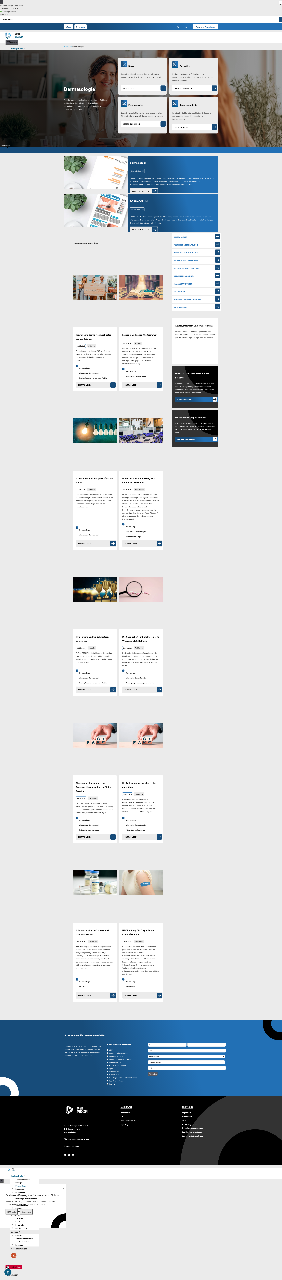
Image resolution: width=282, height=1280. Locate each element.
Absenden (153, 1073)
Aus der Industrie (22, 1241)
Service (14, 1232)
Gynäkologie (20, 1192)
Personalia (19, 1224)
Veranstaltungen (19, 1248)
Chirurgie (19, 1182)
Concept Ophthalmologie (118, 1053)
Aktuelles (15, 1215)
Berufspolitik (20, 1221)
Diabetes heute (115, 1062)
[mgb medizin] (14, 38)
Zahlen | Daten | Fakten (24, 1238)
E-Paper (69, 26)
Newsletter (80, 26)
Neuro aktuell (114, 1074)
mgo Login (12, 1275)
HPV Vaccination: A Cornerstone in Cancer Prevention (93, 932)
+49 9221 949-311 (73, 1146)
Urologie (18, 1211)
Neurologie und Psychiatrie (26, 1198)
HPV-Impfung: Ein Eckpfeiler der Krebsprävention (138, 932)
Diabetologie (20, 1189)
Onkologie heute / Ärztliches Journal (123, 1077)
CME (111, 1049)
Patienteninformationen (205, 26)
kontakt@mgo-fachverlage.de (77, 1139)
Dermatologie (20, 1185)
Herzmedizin (114, 1071)
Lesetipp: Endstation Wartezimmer (139, 335)
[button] (9, 149)
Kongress (19, 1244)
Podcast (18, 1235)
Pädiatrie (18, 1208)
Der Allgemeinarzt (116, 1056)
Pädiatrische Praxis (116, 1080)
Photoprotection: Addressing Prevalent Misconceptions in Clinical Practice (93, 787)
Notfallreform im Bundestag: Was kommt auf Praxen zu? (139, 480)
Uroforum (113, 1083)
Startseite (68, 46)
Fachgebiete (17, 1176)
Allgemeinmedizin (22, 1179)
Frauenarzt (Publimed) (117, 1065)
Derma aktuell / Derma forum (120, 1059)
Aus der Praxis (21, 1228)
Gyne (111, 1068)
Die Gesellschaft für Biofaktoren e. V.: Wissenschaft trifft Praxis (140, 639)
